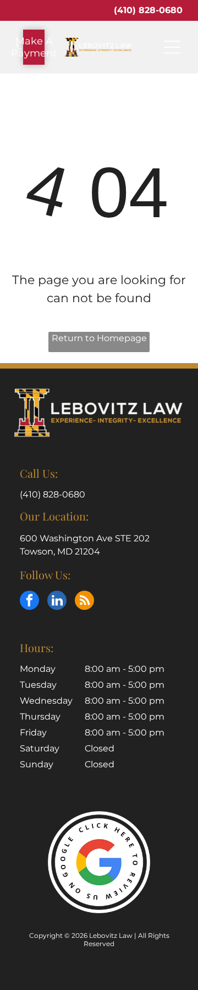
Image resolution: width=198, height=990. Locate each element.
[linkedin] (57, 602)
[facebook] (29, 602)
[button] (172, 47)
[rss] (84, 602)
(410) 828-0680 (148, 10)
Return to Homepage (99, 338)
